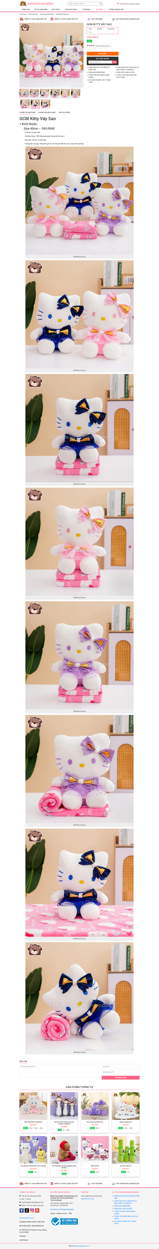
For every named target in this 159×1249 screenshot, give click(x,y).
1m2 (59, 1130)
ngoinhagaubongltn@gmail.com (32, 1202)
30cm (120, 1128)
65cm (97, 1128)
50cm (36, 1128)
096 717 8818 (26, 1199)
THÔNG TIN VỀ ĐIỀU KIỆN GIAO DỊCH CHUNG (126, 1217)
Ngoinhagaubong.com (81, 1246)
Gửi (114, 62)
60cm (30, 1128)
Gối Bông (99, 9)
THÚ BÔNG (86, 9)
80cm (25, 1128)
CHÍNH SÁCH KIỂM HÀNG (96, 72)
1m (64, 1130)
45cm (92, 1128)
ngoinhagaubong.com (26, 1218)
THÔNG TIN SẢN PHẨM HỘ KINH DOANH (124, 1213)
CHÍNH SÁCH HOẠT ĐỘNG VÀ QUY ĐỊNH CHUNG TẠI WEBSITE (125, 1202)
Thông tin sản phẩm (27, 112)
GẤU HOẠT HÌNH (71, 9)
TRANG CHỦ (26, 9)
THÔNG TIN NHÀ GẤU (116, 9)
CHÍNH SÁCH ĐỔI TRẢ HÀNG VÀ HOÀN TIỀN (127, 1197)
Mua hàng (103, 54)
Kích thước (90, 45)
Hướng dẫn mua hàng (47, 112)
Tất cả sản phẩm (40, 9)
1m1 (128, 1172)
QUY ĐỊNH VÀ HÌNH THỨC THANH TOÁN (125, 1222)
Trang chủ (22, 14)
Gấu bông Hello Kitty (47, 14)
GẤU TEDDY (55, 9)
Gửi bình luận (120, 1077)
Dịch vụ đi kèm (64, 112)
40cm (89, 41)
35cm (30, 1172)
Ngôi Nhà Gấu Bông (87, 1199)
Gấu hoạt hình (33, 14)
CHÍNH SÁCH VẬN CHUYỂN (125, 72)
